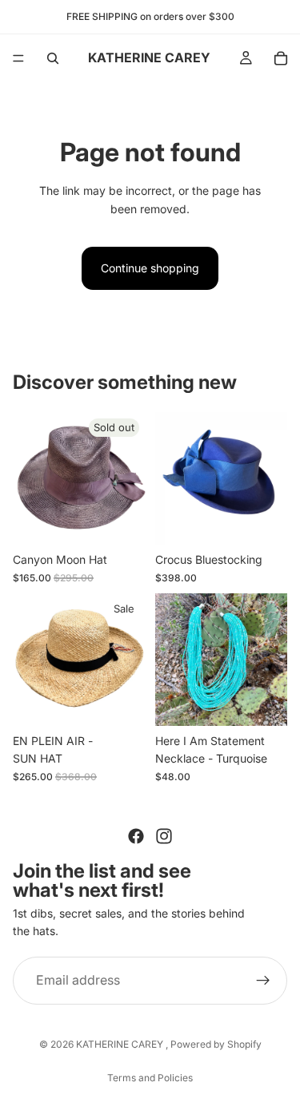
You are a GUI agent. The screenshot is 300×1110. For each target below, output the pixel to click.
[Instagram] (164, 836)
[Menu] (18, 58)
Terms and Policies (150, 1078)
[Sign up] (263, 980)
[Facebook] (136, 836)
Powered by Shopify (216, 1044)
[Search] (52, 58)
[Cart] (280, 58)
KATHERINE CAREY (121, 1044)
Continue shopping (150, 268)
